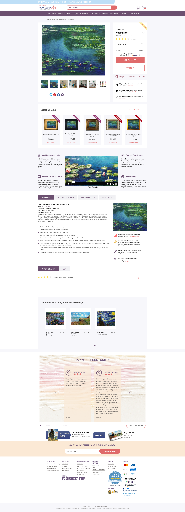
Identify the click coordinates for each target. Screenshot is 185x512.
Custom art (80, 475)
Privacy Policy (86, 506)
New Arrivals (114, 14)
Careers (64, 466)
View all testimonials (136, 426)
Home (49, 19)
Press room (65, 470)
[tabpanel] (55, 323)
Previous (41, 84)
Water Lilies (71, 19)
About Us (65, 464)
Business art (81, 470)
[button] (130, 392)
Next (97, 84)
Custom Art (124, 14)
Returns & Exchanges (98, 470)
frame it (130, 68)
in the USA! (126, 261)
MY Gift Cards (112, 466)
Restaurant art (82, 466)
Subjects (68, 14)
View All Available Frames (136, 110)
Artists (48, 14)
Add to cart (130, 60)
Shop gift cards (82, 472)
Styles (76, 14)
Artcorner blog (67, 468)
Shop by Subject (57, 19)
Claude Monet (46, 206)
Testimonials (96, 474)
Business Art (135, 14)
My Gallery (111, 464)
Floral (64, 19)
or (135, 55)
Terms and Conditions (100, 506)
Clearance (104, 14)
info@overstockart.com (53, 470)
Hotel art (80, 464)
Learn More (130, 85)
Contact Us (95, 465)
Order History (112, 468)
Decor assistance (97, 472)
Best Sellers (94, 14)
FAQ (93, 467)
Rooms (60, 14)
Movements (84, 14)
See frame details (51, 142)
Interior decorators (83, 468)
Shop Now (99, 435)
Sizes (54, 14)
